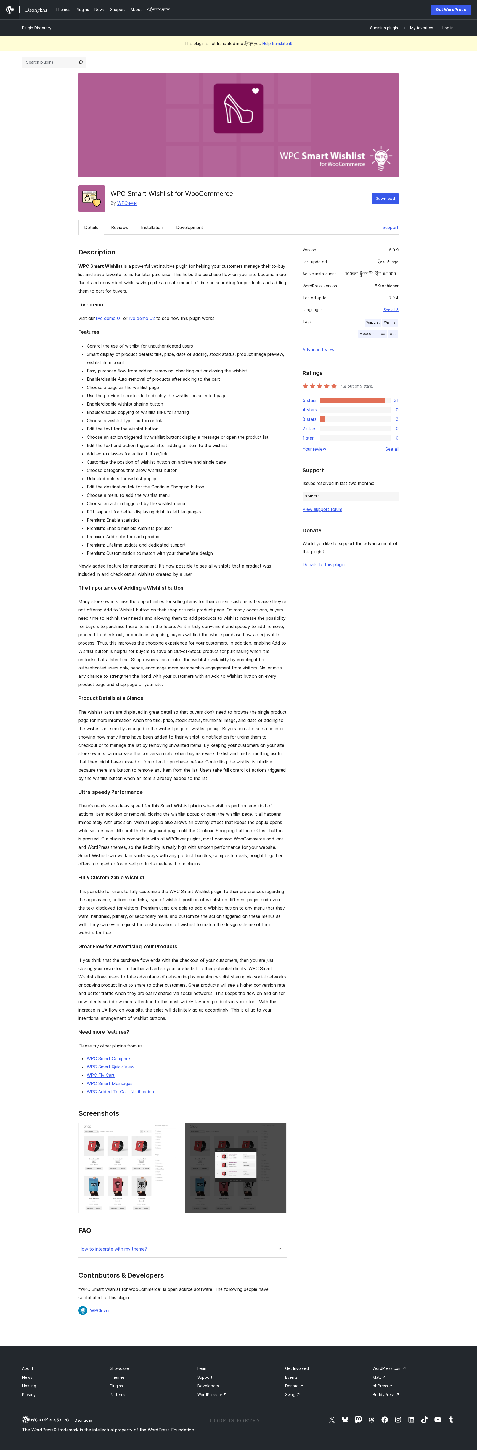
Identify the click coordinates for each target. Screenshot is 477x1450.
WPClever (127, 203)
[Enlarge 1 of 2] (173, 1130)
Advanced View (319, 349)
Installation (152, 227)
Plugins (116, 1385)
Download (385, 198)
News (27, 1377)
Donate (294, 1385)
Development (189, 227)
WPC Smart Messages (109, 1083)
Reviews (119, 227)
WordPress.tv (212, 1394)
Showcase (119, 1368)
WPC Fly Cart (101, 1075)
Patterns (117, 1394)
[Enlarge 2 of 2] (279, 1130)
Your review (314, 449)
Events (291, 1377)
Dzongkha (83, 1420)
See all (392, 449)
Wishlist (390, 322)
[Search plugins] (80, 62)
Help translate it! (277, 43)
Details (91, 227)
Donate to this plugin (324, 564)
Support (391, 227)
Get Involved (297, 1368)
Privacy (29, 1394)
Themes (117, 1377)
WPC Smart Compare (108, 1058)
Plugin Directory (36, 27)
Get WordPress (451, 9)
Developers (208, 1385)
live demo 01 (109, 318)
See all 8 (391, 310)
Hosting (29, 1385)
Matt (379, 1377)
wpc (392, 334)
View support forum (322, 509)
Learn (202, 1368)
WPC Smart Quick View (110, 1067)
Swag (292, 1394)
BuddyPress (386, 1394)
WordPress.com (389, 1368)
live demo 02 (142, 318)
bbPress (383, 1385)
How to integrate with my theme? (112, 1249)
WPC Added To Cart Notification (120, 1091)
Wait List (373, 322)
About (27, 1368)
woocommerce (372, 334)
